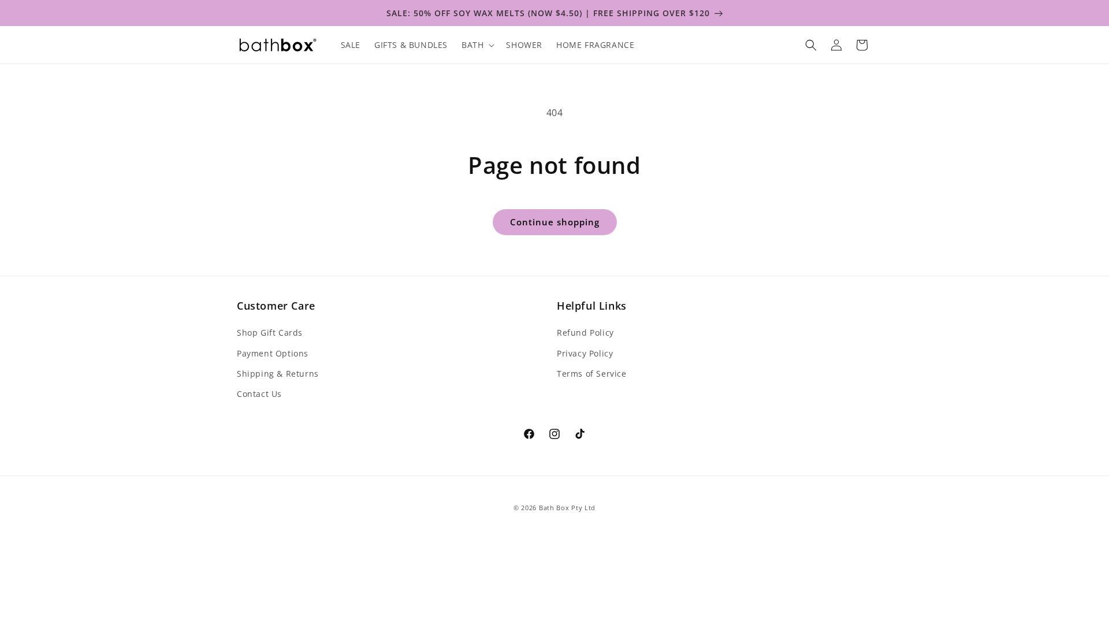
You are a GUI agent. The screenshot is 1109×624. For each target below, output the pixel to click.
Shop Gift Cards (270, 332)
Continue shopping (555, 222)
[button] (477, 45)
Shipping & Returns (278, 373)
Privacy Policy (585, 353)
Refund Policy (585, 332)
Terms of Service (592, 373)
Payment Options (272, 353)
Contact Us (259, 393)
